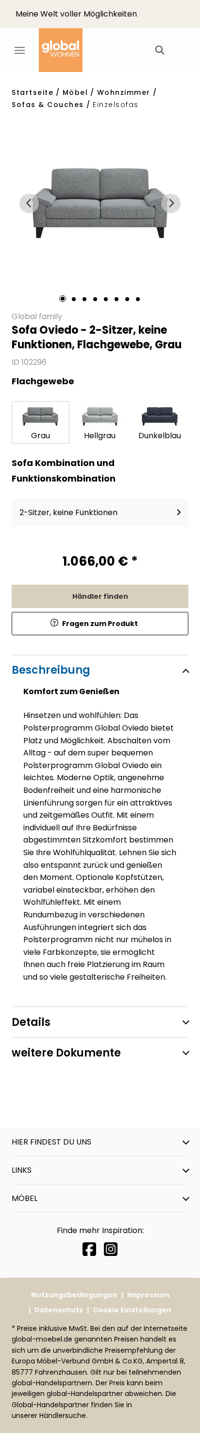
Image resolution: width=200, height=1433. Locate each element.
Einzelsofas (116, 104)
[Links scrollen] (29, 203)
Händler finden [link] (100, 596)
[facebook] (89, 1249)
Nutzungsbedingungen (74, 1295)
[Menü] (19, 50)
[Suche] (159, 50)
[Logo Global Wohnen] (68, 50)
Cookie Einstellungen (132, 1310)
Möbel (75, 92)
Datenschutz (58, 1310)
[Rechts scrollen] (171, 203)
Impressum (148, 1295)
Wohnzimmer (123, 92)
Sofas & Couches (48, 104)
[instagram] (110, 1249)
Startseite (32, 92)
